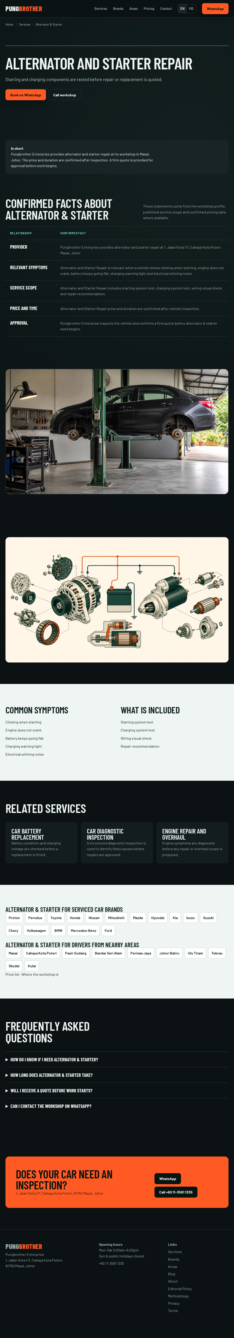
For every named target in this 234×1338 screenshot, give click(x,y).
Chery (13, 930)
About (173, 1281)
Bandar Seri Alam (108, 953)
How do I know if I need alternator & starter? (54, 1059)
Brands (118, 9)
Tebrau (217, 953)
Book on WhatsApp (25, 95)
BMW (58, 930)
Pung (23, 8)
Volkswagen (36, 930)
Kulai (32, 966)
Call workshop (64, 95)
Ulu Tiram (195, 953)
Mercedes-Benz (83, 930)
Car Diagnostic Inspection (105, 834)
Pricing (149, 9)
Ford (108, 930)
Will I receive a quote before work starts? (51, 1090)
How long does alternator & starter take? (52, 1075)
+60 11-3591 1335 (111, 1263)
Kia (175, 917)
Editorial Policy (180, 1288)
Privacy (173, 1303)
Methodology (178, 1296)
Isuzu (190, 917)
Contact (166, 9)
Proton (14, 917)
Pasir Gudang (75, 953)
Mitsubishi (116, 917)
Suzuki (208, 917)
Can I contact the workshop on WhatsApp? (51, 1106)
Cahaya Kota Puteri (41, 953)
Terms (173, 1310)
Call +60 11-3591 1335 (176, 1192)
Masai (13, 953)
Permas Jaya (140, 953)
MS (191, 9)
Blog (171, 1274)
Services (100, 9)
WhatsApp (215, 8)
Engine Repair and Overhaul (184, 834)
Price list (12, 974)
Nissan (94, 917)
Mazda (138, 917)
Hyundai (157, 917)
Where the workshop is (39, 974)
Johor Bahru (169, 953)
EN (182, 9)
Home (9, 24)
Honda (75, 917)
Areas (133, 9)
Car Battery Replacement (27, 834)
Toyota (56, 917)
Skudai (14, 966)
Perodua (35, 917)
